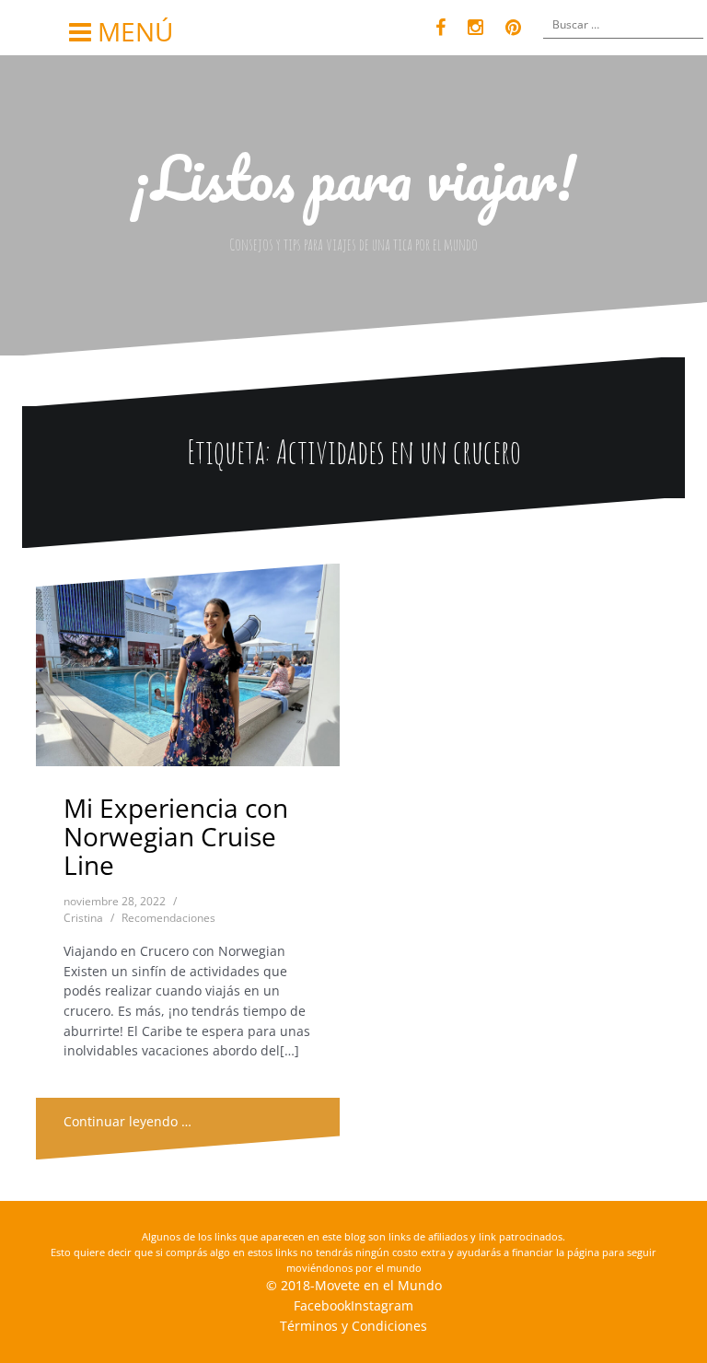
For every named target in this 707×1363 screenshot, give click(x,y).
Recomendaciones (168, 918)
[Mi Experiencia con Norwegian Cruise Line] (189, 672)
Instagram (382, 1305)
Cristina (83, 918)
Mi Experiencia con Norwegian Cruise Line (176, 836)
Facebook (322, 1305)
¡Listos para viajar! (353, 177)
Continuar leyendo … (127, 1121)
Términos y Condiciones (353, 1325)
